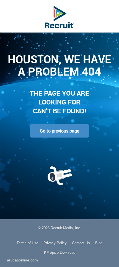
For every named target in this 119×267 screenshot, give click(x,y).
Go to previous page (59, 131)
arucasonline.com (22, 260)
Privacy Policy (55, 243)
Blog (98, 243)
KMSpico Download (59, 252)
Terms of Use (27, 243)
